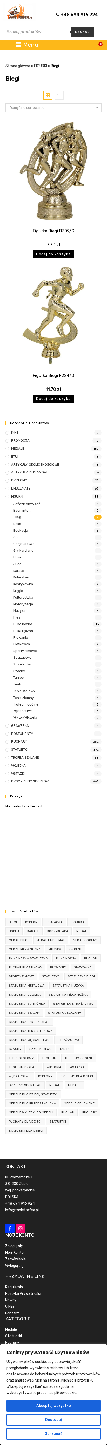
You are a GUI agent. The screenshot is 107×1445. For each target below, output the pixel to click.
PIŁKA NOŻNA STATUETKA (28, 958)
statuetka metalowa (27, 985)
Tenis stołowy (24, 691)
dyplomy (45, 1076)
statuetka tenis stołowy (30, 1031)
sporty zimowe (21, 976)
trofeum (49, 1058)
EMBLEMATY (21, 488)
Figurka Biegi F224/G (53, 375)
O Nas (10, 1306)
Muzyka (19, 611)
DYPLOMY (19, 480)
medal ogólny (85, 940)
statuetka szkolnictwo (29, 1022)
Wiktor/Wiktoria (25, 718)
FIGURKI (40, 66)
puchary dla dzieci (25, 1121)
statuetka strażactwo (73, 1003)
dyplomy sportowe (25, 1085)
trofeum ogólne (79, 1058)
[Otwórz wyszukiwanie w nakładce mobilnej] (48, 32)
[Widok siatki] (47, 95)
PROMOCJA (20, 440)
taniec (64, 1049)
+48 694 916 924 (20, 1203)
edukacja (54, 922)
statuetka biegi (81, 976)
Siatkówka (21, 644)
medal (81, 931)
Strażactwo (22, 657)
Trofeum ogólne (25, 704)
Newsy (10, 1300)
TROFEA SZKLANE (25, 757)
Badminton (22, 510)
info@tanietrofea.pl (22, 1210)
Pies (16, 617)
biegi (13, 922)
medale (74, 1085)
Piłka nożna (22, 624)
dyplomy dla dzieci (77, 1076)
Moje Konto (14, 1252)
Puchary (12, 1342)
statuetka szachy (24, 1013)
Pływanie (20, 637)
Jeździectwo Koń (27, 504)
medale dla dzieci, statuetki (33, 1094)
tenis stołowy (21, 1058)
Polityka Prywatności (23, 1293)
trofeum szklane (24, 1067)
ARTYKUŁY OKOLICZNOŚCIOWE (35, 464)
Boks (17, 524)
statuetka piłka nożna (68, 994)
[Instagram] (20, 1228)
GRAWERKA (20, 726)
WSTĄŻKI (18, 773)
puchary (89, 1112)
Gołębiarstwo (24, 544)
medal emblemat (51, 940)
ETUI (14, 456)
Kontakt (12, 1313)
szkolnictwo (40, 1049)
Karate (18, 571)
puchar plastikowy (25, 967)
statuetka (51, 976)
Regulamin (14, 1287)
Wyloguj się (14, 1265)
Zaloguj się (14, 1246)
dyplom (31, 922)
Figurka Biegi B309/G (53, 230)
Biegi (17, 517)
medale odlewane (79, 1103)
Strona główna (17, 66)
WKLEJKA (18, 765)
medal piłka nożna (25, 949)
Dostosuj (53, 1420)
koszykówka (57, 931)
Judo (17, 564)
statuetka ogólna (25, 994)
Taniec (18, 677)
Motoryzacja (23, 604)
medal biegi (19, 940)
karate (33, 931)
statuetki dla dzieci (26, 1130)
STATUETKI (19, 749)
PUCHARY (19, 741)
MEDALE (17, 448)
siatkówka (83, 967)
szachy (15, 1049)
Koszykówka (23, 584)
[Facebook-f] (10, 1228)
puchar (90, 958)
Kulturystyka (23, 597)
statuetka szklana (64, 1013)
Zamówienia (15, 1259)
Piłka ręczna (23, 631)
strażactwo (68, 1040)
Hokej (17, 557)
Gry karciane (23, 550)
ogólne (75, 949)
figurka (77, 922)
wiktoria (54, 1067)
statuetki (58, 1121)
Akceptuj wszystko (53, 1406)
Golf (16, 537)
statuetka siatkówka (27, 1003)
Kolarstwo (21, 577)
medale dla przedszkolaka (32, 1103)
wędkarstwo (20, 1076)
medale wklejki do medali (31, 1112)
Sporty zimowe (25, 651)
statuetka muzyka (68, 985)
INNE (15, 432)
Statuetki (13, 1336)
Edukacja (20, 531)
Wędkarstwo (23, 711)
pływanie (58, 967)
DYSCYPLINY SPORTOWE (31, 781)
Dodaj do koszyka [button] (53, 254)
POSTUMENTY (22, 734)
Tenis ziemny (23, 698)
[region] (53, 1394)
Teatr (17, 684)
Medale (11, 1329)
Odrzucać (53, 1434)
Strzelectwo (22, 664)
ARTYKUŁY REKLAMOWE (30, 472)
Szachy (19, 671)
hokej (14, 931)
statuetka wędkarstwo (29, 1040)
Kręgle (18, 591)
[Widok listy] (59, 95)
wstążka (77, 1067)
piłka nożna (66, 958)
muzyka (55, 949)
